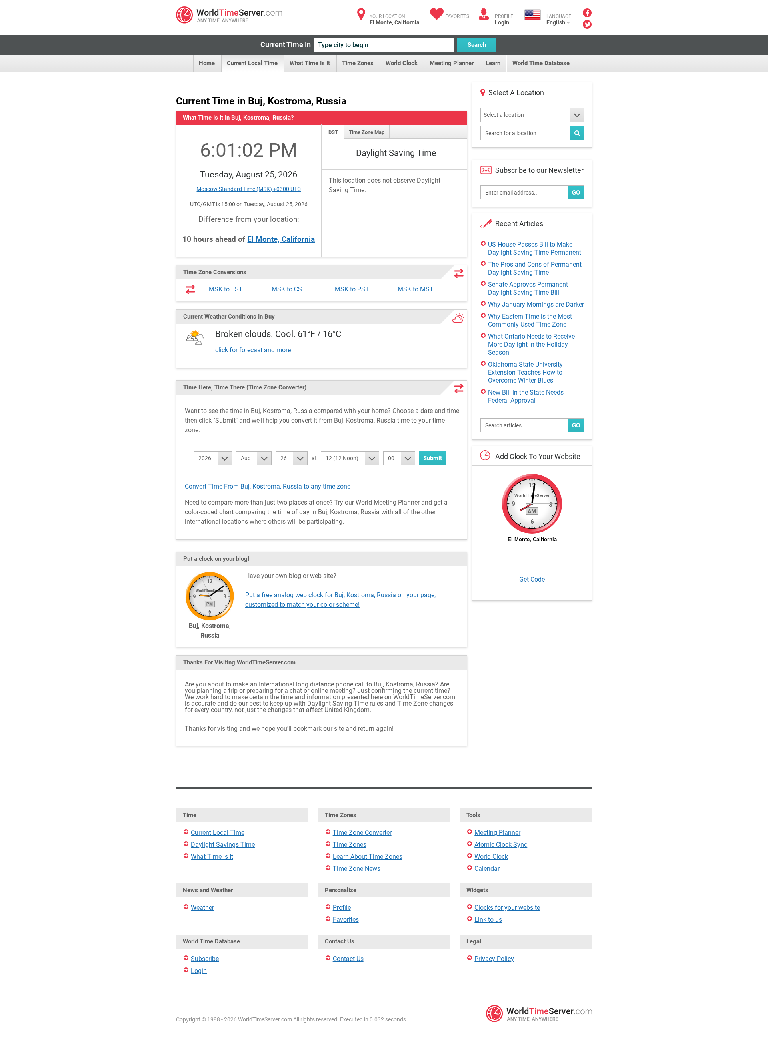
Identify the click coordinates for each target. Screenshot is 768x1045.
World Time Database (541, 63)
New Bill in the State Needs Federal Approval (526, 396)
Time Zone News (356, 868)
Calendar (487, 868)
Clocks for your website (507, 907)
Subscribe (205, 959)
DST (333, 132)
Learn (493, 63)
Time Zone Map (366, 132)
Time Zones (358, 63)
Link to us (488, 919)
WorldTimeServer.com (229, 15)
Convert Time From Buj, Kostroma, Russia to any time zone (267, 486)
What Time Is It (310, 63)
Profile (342, 907)
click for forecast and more (253, 350)
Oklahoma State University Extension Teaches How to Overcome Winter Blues (525, 372)
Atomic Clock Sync (500, 844)
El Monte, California (281, 239)
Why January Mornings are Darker (536, 304)
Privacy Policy (494, 959)
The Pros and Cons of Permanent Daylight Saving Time (535, 268)
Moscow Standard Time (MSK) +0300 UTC (248, 189)
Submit (432, 458)
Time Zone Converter (362, 832)
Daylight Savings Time (223, 844)
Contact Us (348, 959)
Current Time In (285, 44)
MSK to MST (416, 289)
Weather (202, 907)
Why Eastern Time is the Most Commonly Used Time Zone (530, 320)
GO (576, 192)
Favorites (457, 16)
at (314, 458)
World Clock (402, 63)
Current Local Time (252, 63)
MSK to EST (226, 289)
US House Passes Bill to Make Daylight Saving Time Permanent (534, 248)
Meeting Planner (452, 63)
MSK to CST (289, 289)
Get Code (532, 579)
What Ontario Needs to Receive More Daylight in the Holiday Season (531, 344)
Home (207, 63)
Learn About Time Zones (367, 856)
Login (502, 22)
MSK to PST (352, 289)
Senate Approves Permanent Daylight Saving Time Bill (528, 288)
